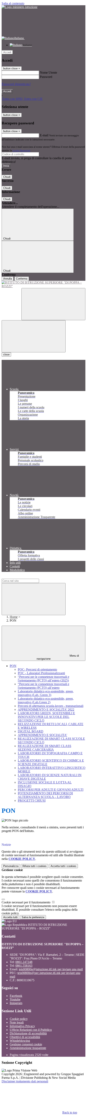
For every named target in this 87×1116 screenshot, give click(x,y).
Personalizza (10, 866)
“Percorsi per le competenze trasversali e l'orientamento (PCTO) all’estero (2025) (43, 678)
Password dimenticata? (16, 84)
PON (13, 666)
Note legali (17, 1022)
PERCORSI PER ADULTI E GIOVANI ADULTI (50, 789)
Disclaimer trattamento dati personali (25, 1081)
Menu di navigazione (58, 657)
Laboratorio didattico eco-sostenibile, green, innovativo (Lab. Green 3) (46, 693)
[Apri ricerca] (53, 304)
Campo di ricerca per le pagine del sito (26, 577)
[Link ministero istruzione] (19, 7)
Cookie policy (19, 1019)
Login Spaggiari (21, 150)
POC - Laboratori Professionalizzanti (41, 673)
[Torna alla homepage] (43, 284)
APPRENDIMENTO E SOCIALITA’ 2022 (46, 709)
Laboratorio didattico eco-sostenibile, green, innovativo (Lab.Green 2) (46, 700)
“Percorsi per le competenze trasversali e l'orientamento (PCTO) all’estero (43, 685)
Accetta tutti (63, 866)
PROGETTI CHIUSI (32, 800)
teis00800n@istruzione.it (51, 969)
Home (14, 617)
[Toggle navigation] (34, 336)
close (6, 354)
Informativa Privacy (22, 1026)
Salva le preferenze (33, 917)
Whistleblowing (20, 1040)
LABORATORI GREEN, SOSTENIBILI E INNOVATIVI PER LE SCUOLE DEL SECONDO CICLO (46, 716)
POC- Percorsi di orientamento (37, 669)
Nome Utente (48, 72)
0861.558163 (23, 965)
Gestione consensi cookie (26, 1044)
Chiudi (7, 176)
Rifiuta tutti (34, 866)
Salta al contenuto (13, 3)
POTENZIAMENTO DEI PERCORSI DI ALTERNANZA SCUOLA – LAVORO (45, 795)
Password (46, 76)
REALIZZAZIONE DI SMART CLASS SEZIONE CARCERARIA (44, 747)
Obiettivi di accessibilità (25, 1037)
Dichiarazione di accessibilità (28, 1033)
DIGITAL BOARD (30, 731)
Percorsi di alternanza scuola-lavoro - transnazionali (50, 706)
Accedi (7, 52)
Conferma (21, 278)
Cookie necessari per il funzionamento (26, 902)
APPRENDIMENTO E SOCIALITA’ (42, 735)
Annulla (7, 278)
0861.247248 (23, 962)
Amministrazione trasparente (28, 1048)
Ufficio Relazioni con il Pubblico (31, 1029)
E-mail (44, 135)
